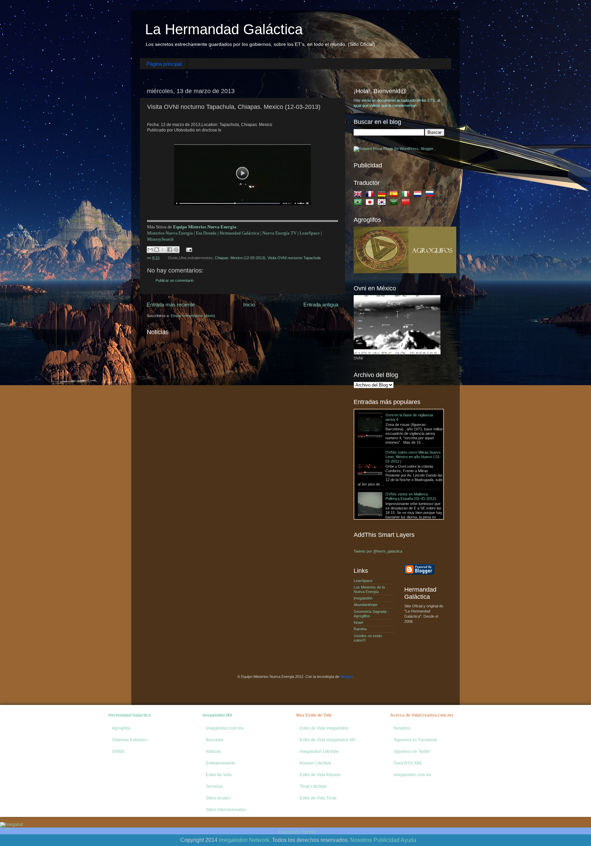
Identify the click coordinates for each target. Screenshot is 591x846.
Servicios (214, 786)
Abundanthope (366, 605)
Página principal (164, 64)
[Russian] (430, 195)
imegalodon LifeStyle (319, 751)
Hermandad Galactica (129, 715)
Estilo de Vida (219, 774)
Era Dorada (206, 233)
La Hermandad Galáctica (224, 29)
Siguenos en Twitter (412, 751)
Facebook (289, 831)
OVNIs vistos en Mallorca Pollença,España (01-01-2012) (410, 465)
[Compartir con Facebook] (169, 249)
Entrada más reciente (171, 304)
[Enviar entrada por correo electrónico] (188, 249)
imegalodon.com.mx (225, 728)
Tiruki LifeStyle (313, 786)
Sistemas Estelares (129, 739)
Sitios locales (218, 798)
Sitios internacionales (226, 809)
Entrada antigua (320, 304)
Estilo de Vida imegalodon (324, 728)
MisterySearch (160, 239)
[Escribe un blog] (156, 249)
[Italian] (407, 195)
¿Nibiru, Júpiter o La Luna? (380, 500)
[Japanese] (371, 203)
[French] (371, 195)
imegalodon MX (217, 715)
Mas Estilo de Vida (314, 715)
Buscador (215, 739)
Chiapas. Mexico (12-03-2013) (240, 258)
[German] (383, 195)
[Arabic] (395, 203)
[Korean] (383, 203)
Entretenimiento (220, 763)
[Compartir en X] (163, 249)
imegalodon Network (244, 840)
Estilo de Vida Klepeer (320, 774)
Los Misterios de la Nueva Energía (369, 589)
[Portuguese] (359, 203)
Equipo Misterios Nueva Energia (204, 226)
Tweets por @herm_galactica (378, 551)
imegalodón (363, 598)
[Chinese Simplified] (407, 203)
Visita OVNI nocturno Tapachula (293, 258)
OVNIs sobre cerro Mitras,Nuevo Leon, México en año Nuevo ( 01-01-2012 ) (413, 425)
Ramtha (360, 629)
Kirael (358, 622)
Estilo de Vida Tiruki (318, 798)
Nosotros (402, 728)
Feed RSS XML (408, 763)
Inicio (249, 304)
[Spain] (395, 195)
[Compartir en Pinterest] (176, 249)
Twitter (308, 831)
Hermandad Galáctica (239, 233)
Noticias (213, 751)
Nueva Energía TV (279, 233)
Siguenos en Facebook (415, 739)
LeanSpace (310, 233)
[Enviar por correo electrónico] (150, 249)
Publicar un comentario (175, 280)
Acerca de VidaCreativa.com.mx (422, 715)
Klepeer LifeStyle (315, 763)
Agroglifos (121, 728)
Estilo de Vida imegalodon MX (328, 739)
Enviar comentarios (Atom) (193, 316)
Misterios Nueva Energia (170, 233)
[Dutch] (418, 195)
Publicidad (386, 840)
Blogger (346, 676)
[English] (359, 195)
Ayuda (408, 840)
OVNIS (118, 751)
